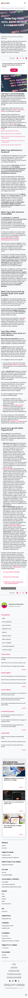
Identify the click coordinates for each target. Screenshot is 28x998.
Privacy (14, 964)
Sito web (4, 872)
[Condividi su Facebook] (17, 58)
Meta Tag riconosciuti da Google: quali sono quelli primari (13, 137)
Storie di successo (7, 649)
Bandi (3, 618)
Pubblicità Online (6, 635)
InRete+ (4, 845)
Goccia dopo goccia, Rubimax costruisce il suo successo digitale (12, 715)
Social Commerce (6, 938)
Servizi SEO (4, 911)
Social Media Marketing (8, 646)
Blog (3, 894)
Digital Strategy (6, 625)
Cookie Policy (14, 967)
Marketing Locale (6, 629)
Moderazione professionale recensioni (11, 887)
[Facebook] (9, 981)
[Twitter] (18, 981)
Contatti (4, 955)
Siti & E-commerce (6, 642)
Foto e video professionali (8, 884)
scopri (21, 787)
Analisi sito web (6, 928)
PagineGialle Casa (6, 918)
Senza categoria (6, 639)
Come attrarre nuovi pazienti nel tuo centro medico (13, 679)
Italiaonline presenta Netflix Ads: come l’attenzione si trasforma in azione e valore (14, 694)
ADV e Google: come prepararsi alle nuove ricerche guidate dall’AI (13, 704)
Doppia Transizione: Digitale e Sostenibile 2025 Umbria (12, 737)
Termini (22, 988)
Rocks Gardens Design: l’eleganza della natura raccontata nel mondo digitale (12, 725)
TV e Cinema (5, 948)
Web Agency (5, 957)
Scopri (23, 669)
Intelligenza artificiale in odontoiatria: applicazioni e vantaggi (13, 658)
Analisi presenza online (7, 925)
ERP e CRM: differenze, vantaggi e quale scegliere (12, 666)
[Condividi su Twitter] (23, 58)
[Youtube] (15, 981)
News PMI (4, 632)
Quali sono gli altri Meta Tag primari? (11, 145)
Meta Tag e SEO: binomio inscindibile (11, 133)
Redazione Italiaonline (16, 604)
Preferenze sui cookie (14, 970)
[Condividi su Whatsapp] (20, 58)
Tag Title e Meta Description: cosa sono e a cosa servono (13, 141)
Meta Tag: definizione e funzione (10, 131)
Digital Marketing (6, 622)
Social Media (5, 882)
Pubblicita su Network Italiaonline (10, 857)
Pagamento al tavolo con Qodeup (10, 941)
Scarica (14, 70)
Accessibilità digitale (7, 875)
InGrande (4, 848)
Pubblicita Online (6, 855)
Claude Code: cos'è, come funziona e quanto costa (13, 662)
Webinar (4, 899)
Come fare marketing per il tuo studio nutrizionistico (13, 676)
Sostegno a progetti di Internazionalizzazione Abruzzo (12, 745)
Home (2, 8)
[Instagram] (12, 981)
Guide (3, 896)
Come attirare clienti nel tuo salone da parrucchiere (13, 683)
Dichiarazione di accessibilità (14, 977)
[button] (25, 3)
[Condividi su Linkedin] (26, 58)
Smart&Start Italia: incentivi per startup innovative (13, 741)
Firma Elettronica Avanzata (14, 974)
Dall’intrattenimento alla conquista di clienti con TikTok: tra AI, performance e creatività (13, 699)
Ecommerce (5, 936)
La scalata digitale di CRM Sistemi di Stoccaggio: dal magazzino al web (13, 720)
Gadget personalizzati (7, 864)
